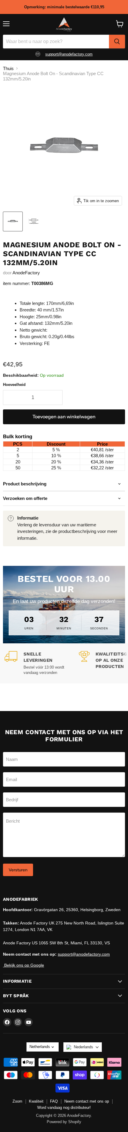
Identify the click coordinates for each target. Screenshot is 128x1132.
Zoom (17, 1101)
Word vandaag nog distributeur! (64, 1107)
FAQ (54, 1101)
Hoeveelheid (14, 384)
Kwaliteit (36, 1101)
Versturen (18, 870)
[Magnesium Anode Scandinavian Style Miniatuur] (12, 221)
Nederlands (83, 1047)
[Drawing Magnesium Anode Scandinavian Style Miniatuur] (33, 221)
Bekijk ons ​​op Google (23, 965)
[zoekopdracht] (117, 41)
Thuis (8, 68)
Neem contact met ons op (86, 1101)
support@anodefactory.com (69, 54)
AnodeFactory (26, 272)
